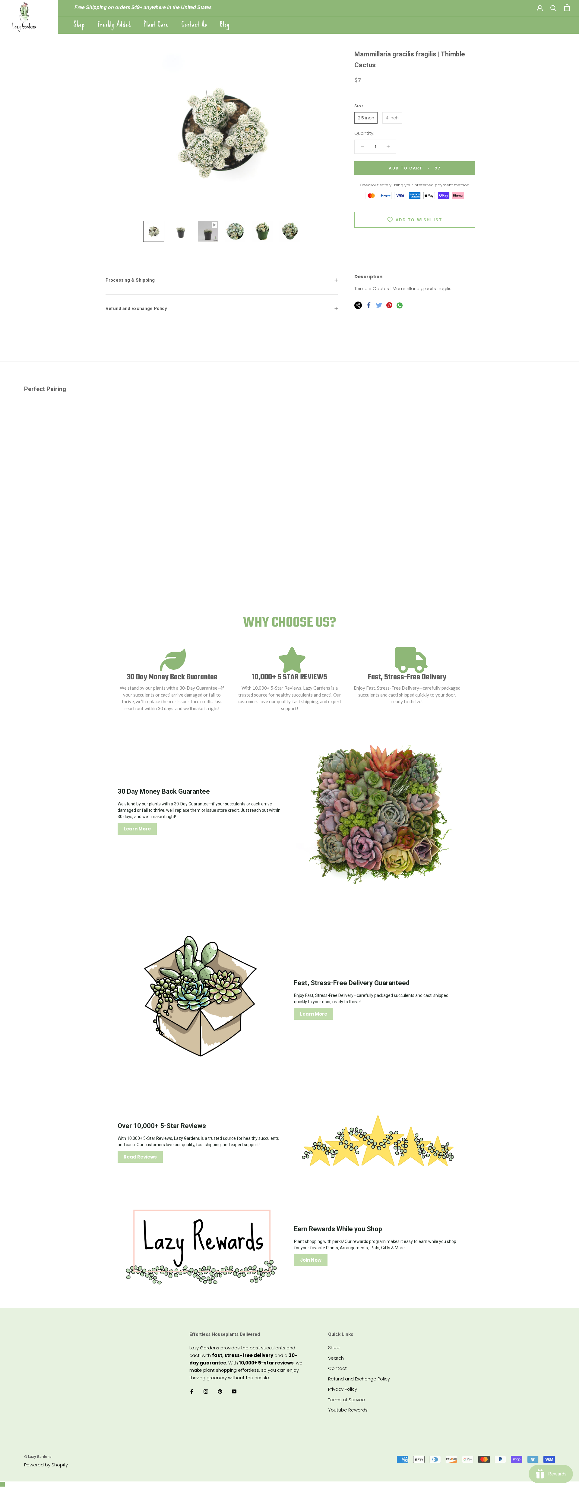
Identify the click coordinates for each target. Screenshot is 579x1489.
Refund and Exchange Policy (136, 308)
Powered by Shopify (46, 1465)
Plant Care (156, 24)
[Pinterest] (389, 305)
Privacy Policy (342, 1389)
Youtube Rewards (348, 1410)
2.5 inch (366, 118)
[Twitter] (379, 305)
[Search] (553, 8)
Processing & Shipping (130, 280)
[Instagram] (206, 1391)
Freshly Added (114, 24)
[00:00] (222, 132)
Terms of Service (346, 1399)
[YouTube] (234, 1391)
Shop (79, 24)
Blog (225, 24)
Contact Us (194, 24)
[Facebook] (369, 305)
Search (336, 1358)
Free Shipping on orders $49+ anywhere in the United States (143, 7)
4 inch (392, 118)
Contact (337, 1368)
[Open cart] (567, 7)
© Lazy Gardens (38, 1457)
